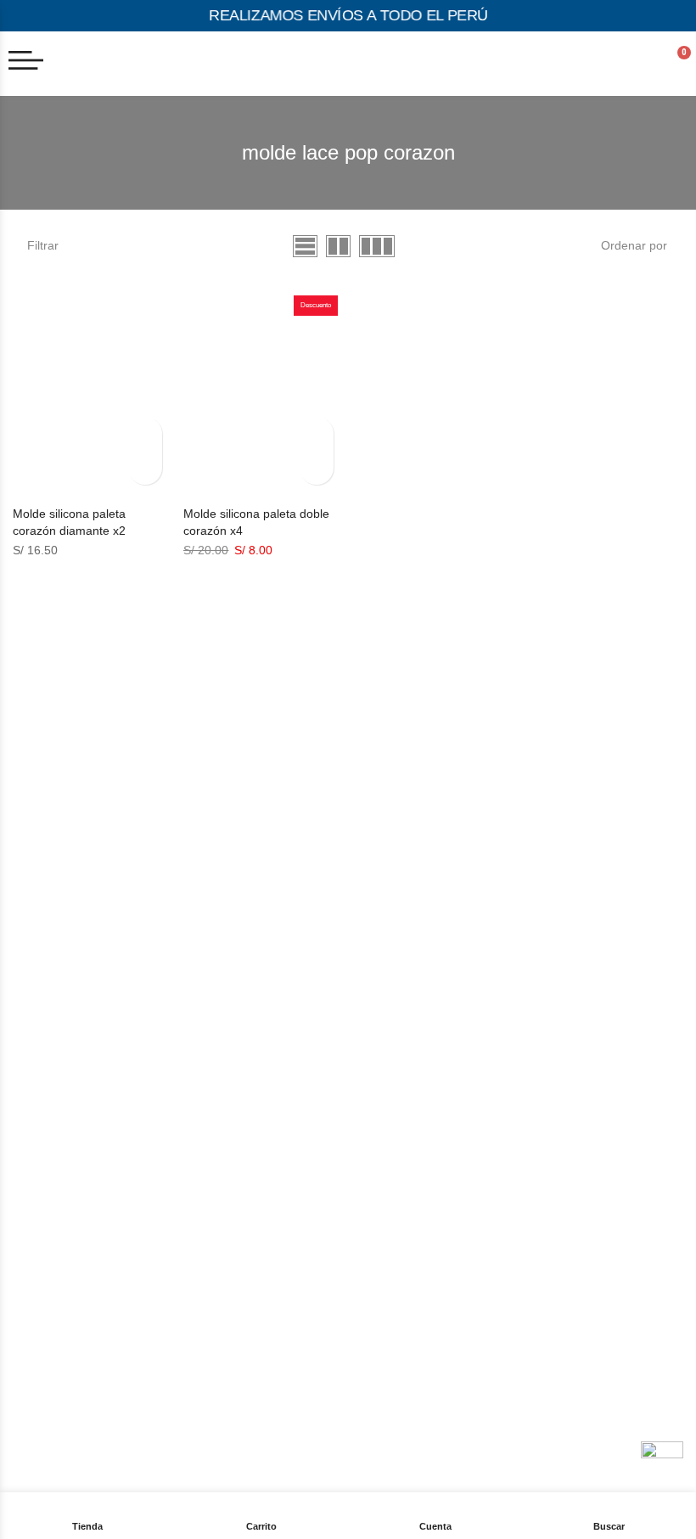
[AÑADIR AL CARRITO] (145, 468)
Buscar (609, 1526)
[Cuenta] (435, 1505)
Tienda (87, 1526)
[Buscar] (609, 1505)
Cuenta (435, 1526)
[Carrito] (261, 1508)
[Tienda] (87, 1505)
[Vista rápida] (145, 434)
